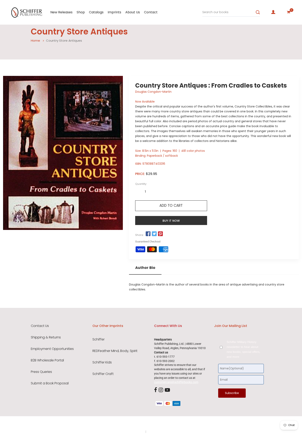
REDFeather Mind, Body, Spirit (114, 351)
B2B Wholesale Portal (47, 360)
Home (35, 40)
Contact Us (40, 326)
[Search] (258, 12)
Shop (81, 12)
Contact (151, 12)
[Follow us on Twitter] (154, 234)
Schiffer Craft (103, 374)
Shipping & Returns (46, 337)
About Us (132, 12)
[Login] (273, 12)
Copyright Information (161, 431)
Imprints (114, 12)
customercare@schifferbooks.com (176, 382)
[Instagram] (161, 390)
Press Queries (41, 371)
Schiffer (98, 339)
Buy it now (171, 221)
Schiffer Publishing (162, 423)
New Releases (61, 12)
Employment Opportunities (52, 349)
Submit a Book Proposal (50, 383)
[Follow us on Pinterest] (160, 234)
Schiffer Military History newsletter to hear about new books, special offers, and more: (243, 349)
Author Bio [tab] (145, 267)
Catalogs (96, 12)
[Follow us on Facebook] (148, 234)
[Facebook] (155, 390)
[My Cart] (289, 12)
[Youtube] (167, 390)
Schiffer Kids (102, 362)
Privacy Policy (136, 431)
